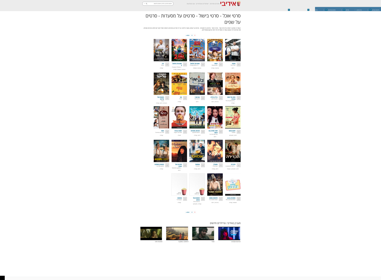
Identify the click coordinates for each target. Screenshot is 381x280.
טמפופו (179, 198)
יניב (163, 63)
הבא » (187, 35)
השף (162, 131)
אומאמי (197, 164)
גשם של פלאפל (195, 63)
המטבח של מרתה (196, 199)
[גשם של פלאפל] (197, 50)
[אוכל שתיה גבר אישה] (215, 117)
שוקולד (215, 164)
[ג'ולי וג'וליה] (215, 84)
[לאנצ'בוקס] (233, 117)
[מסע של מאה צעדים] (233, 84)
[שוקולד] (215, 151)
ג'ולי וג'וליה (214, 97)
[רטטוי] (215, 50)
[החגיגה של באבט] (179, 151)
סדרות (347, 10)
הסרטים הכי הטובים (295, 10)
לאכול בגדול (178, 131)
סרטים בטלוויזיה (331, 10)
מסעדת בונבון (231, 198)
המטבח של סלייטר (160, 98)
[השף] (161, 117)
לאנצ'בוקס (232, 131)
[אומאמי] (197, 151)
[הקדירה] (233, 151)
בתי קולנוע (359, 10)
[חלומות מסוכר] (215, 184)
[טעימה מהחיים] (197, 117)
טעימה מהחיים (195, 131)
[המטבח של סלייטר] (161, 84)
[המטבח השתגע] (161, 151)
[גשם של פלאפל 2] (179, 50)
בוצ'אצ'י (197, 97)
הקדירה (233, 164)
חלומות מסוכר (213, 198)
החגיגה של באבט (178, 165)
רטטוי (216, 63)
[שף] (179, 84)
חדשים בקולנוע (375, 10)
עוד (269, 10)
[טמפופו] (179, 184)
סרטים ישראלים (314, 10)
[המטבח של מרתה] (197, 184)
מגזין (279, 10)
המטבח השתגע (159, 164)
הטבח (233, 63)
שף (181, 97)
